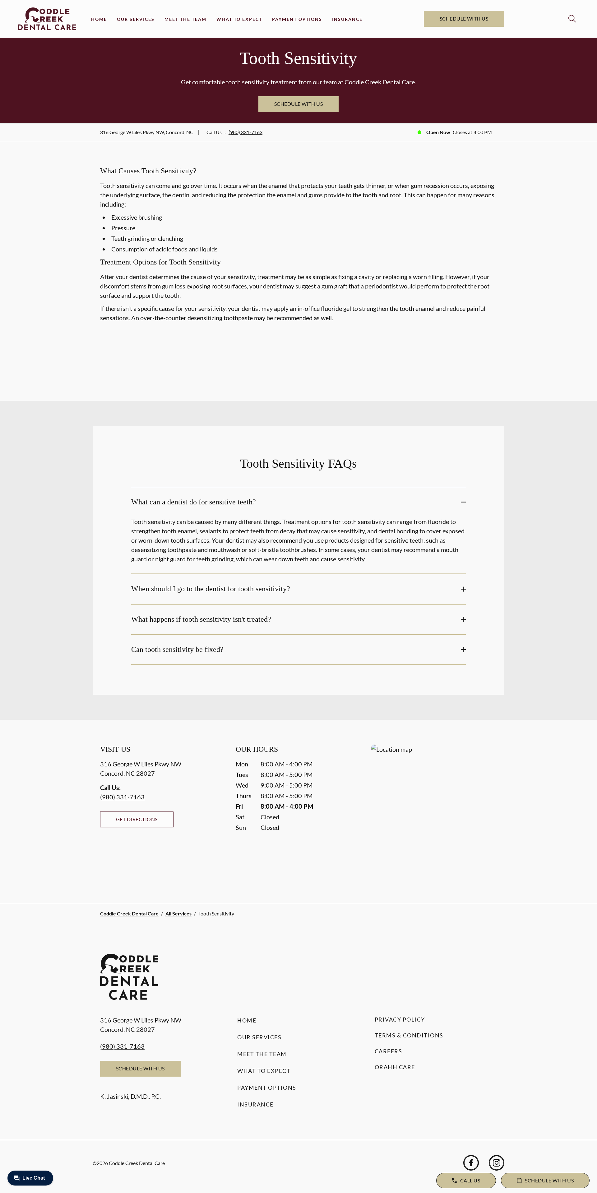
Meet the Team (185, 19)
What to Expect (239, 19)
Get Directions (137, 819)
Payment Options (297, 19)
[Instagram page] (496, 1163)
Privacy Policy (400, 1019)
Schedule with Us (464, 18)
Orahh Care (395, 1067)
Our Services (136, 19)
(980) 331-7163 (245, 132)
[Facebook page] (471, 1163)
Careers (388, 1051)
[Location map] (434, 811)
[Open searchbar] (572, 19)
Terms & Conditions (409, 1035)
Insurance (347, 19)
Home (99, 19)
